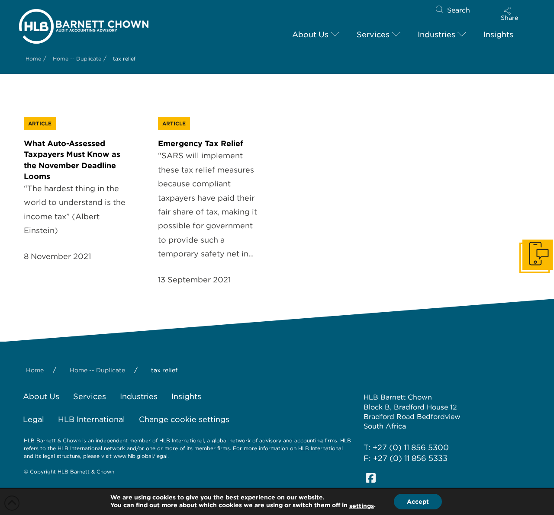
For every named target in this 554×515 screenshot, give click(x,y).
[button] (509, 13)
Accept (418, 501)
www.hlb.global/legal (140, 456)
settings (361, 505)
